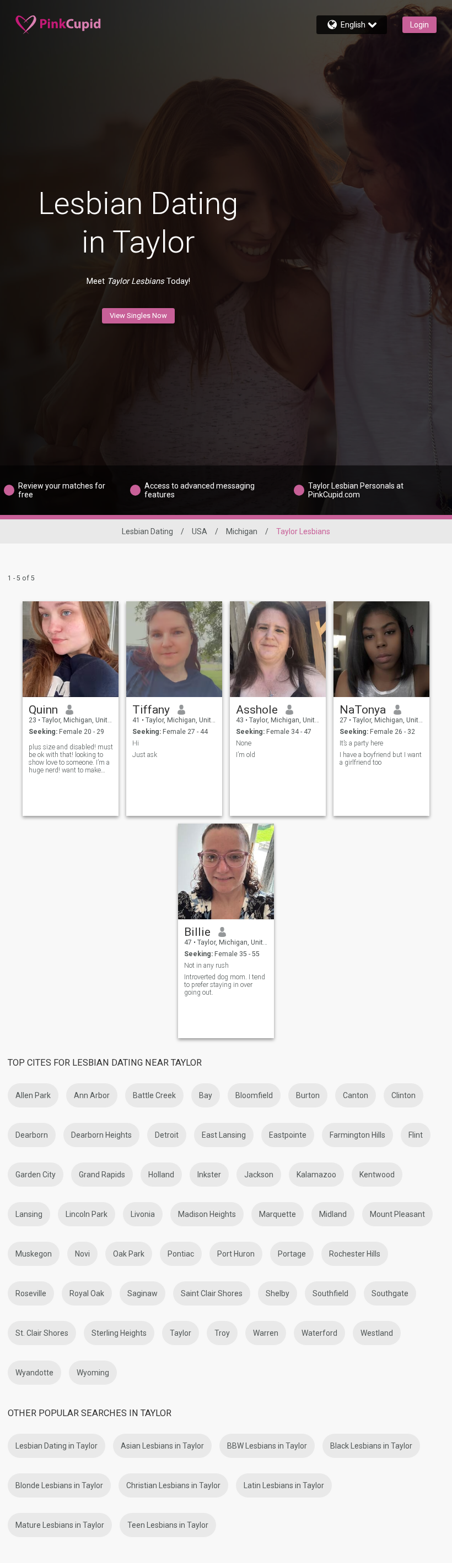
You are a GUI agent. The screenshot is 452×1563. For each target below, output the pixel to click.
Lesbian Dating (147, 531)
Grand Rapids (102, 1174)
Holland (161, 1174)
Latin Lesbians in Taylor (284, 1485)
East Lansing (224, 1135)
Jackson (258, 1174)
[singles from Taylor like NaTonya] (381, 649)
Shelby (277, 1293)
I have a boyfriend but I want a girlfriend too (381, 758)
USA (199, 531)
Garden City (35, 1174)
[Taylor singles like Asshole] (278, 649)
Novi (82, 1253)
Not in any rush (206, 965)
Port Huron (236, 1253)
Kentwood (377, 1174)
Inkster (209, 1174)
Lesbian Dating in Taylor (56, 1445)
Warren (265, 1333)
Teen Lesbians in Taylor (167, 1525)
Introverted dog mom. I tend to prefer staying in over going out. (224, 984)
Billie (197, 932)
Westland (376, 1333)
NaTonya (363, 709)
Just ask (144, 755)
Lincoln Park (86, 1214)
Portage (292, 1253)
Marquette (277, 1214)
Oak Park (128, 1253)
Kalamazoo (316, 1174)
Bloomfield (254, 1095)
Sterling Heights (119, 1333)
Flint (415, 1135)
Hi (135, 743)
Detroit (167, 1135)
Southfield (330, 1293)
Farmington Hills (357, 1135)
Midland (333, 1214)
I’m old (245, 755)
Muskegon (33, 1253)
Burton (308, 1095)
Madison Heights (207, 1214)
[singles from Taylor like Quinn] (71, 649)
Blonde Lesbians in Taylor (59, 1485)
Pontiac (181, 1253)
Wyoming (93, 1372)
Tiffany (151, 709)
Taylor (180, 1333)
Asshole (257, 709)
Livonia (143, 1214)
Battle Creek (154, 1095)
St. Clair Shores (41, 1333)
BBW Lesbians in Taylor (267, 1445)
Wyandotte (34, 1372)
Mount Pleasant (397, 1214)
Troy (222, 1333)
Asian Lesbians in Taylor (162, 1445)
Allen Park (33, 1095)
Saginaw (142, 1293)
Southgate (390, 1293)
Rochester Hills (354, 1253)
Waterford (319, 1333)
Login (419, 24)
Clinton (403, 1095)
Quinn (43, 709)
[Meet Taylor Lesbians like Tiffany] (174, 649)
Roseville (30, 1293)
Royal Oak (86, 1293)
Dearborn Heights (101, 1135)
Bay (205, 1095)
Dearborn (31, 1135)
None (243, 743)
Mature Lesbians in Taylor (59, 1525)
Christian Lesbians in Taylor (173, 1485)
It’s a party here (361, 743)
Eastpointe (287, 1135)
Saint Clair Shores (212, 1293)
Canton (355, 1095)
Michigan (241, 531)
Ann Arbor (92, 1095)
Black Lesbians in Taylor (371, 1445)
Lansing (28, 1214)
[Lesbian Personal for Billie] (226, 871)
